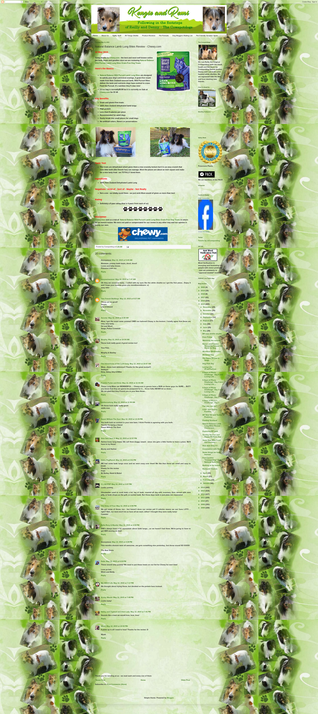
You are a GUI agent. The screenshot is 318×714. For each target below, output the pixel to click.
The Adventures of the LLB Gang (115, 364)
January (206, 483)
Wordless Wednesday (211, 351)
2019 (203, 291)
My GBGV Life (107, 583)
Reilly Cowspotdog (203, 198)
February (207, 480)
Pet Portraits (164, 36)
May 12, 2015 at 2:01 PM (126, 460)
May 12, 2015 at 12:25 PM (132, 419)
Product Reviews (148, 36)
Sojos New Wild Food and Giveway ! (211, 441)
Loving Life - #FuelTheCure (209, 368)
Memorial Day (208, 355)
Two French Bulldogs (110, 299)
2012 (203, 494)
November (207, 310)
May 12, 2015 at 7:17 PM (124, 583)
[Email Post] (127, 247)
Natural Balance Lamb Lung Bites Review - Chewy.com (211, 426)
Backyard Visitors (209, 469)
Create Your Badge (204, 231)
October (206, 314)
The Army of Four (108, 506)
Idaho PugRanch (108, 460)
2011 (203, 498)
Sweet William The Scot (111, 419)
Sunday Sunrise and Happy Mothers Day (211, 436)
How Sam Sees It (108, 438)
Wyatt (103, 626)
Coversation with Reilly (212, 449)
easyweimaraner (108, 279)
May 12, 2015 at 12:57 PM (126, 438)
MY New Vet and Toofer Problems (212, 416)
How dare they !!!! (210, 446)
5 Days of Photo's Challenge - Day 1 (210, 402)
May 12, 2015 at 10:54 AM (118, 340)
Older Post (185, 680)
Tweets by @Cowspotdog (209, 241)
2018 (203, 294)
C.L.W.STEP (106, 484)
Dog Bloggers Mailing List (182, 36)
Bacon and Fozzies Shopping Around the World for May (212, 346)
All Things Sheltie (131, 36)
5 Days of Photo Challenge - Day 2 (210, 396)
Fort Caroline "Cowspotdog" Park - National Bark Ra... (212, 460)
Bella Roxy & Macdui (110, 525)
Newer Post (100, 680)
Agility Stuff (116, 36)
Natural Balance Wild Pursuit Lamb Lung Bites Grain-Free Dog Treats (150, 220)
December (207, 307)
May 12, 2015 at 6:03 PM (116, 561)
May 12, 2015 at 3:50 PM (126, 506)
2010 (203, 501)
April (205, 473)
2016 (203, 301)
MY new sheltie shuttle (212, 334)
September (208, 317)
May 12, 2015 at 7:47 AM (125, 279)
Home (95, 36)
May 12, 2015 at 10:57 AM (140, 364)
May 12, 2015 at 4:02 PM (129, 525)
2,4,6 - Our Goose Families (209, 410)
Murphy (104, 340)
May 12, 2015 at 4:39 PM (122, 542)
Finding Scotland (209, 420)
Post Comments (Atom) (117, 684)
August (206, 321)
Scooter (104, 318)
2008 (203, 508)
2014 (203, 487)
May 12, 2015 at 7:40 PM (123, 597)
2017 (203, 297)
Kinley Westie (107, 597)
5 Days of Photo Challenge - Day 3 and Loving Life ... (212, 390)
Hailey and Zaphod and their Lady (115, 612)
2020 (203, 287)
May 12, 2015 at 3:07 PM (122, 484)
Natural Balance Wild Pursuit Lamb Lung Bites (120, 75)
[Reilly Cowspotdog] (205, 229)
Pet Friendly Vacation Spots (207, 36)
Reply (103, 272)
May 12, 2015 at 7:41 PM (141, 612)
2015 (203, 304)
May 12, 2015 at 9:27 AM (130, 299)
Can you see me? (209, 406)
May (205, 331)
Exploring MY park (210, 431)
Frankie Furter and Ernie (111, 383)
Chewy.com (114, 58)
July (205, 324)
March (206, 476)
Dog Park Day (208, 364)
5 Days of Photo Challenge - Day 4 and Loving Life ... (212, 382)
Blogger (170, 698)
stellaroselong (107, 402)
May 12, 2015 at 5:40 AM (122, 260)
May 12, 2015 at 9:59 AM (118, 318)
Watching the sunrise (211, 340)
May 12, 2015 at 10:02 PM (117, 626)
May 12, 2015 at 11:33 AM (132, 383)
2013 (203, 491)
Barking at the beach (211, 465)
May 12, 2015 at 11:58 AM (124, 402)
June (205, 327)
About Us (105, 36)
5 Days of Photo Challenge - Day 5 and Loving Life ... (212, 375)
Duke (103, 561)
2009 (203, 504)
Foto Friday (207, 337)
